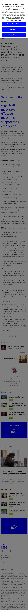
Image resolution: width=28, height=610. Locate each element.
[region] (14, 19)
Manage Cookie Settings (14, 24)
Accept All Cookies (14, 35)
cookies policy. (17, 20)
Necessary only (14, 29)
